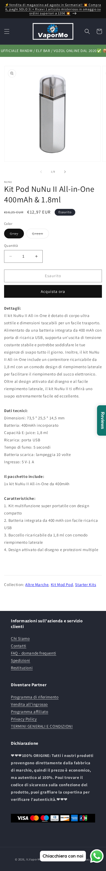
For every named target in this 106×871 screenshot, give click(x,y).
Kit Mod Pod (62, 584)
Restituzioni (22, 667)
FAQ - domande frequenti (33, 653)
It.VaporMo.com (37, 859)
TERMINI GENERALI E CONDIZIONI (42, 726)
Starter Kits (85, 584)
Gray (17, 234)
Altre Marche (36, 584)
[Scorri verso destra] (65, 172)
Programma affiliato (29, 711)
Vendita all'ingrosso (29, 704)
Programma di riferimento (34, 697)
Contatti (18, 645)
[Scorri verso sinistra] (41, 172)
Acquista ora (53, 291)
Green (40, 234)
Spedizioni (20, 660)
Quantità (11, 245)
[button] (7, 31)
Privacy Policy (24, 718)
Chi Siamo (20, 638)
